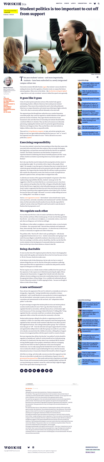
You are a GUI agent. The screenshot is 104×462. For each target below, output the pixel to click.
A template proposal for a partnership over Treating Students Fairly (90, 337)
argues (45, 87)
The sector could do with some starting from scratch (90, 120)
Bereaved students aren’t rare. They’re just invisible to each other (90, 113)
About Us (59, 3)
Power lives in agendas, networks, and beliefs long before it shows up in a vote (90, 345)
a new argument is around (31, 198)
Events (66, 3)
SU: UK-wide (7, 112)
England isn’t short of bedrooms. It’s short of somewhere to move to (90, 105)
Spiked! (29, 137)
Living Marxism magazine (36, 131)
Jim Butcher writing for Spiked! (58, 91)
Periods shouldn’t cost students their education (90, 133)
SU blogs (6, 98)
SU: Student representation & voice (9, 109)
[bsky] (95, 3)
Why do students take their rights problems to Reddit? (90, 93)
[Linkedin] (32, 447)
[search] (98, 3)
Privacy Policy (90, 452)
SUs (90, 3)
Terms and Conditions (93, 449)
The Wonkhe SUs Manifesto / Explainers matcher (90, 362)
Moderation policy (92, 447)
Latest (73, 3)
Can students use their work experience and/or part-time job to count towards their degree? (90, 322)
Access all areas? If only (90, 98)
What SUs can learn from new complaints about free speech (91, 305)
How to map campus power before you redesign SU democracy (90, 354)
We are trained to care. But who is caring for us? (90, 127)
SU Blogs (6, 14)
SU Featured (7, 100)
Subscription (82, 3)
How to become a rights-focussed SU (90, 330)
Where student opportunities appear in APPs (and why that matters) (90, 313)
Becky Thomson (8, 87)
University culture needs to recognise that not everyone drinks (90, 85)
